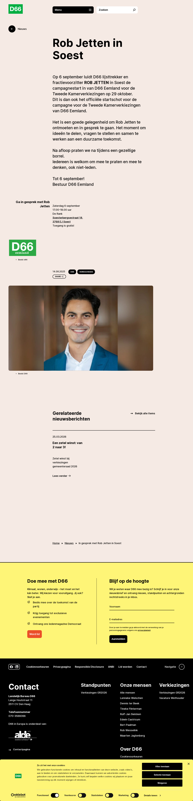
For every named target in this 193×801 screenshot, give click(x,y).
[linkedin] (16, 666)
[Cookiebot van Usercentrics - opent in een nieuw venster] (18, 795)
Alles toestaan (162, 766)
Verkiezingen (86, 272)
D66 (72, 272)
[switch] (82, 795)
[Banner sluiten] (189, 764)
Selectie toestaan (162, 775)
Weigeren (162, 783)
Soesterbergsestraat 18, (68, 217)
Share (58, 276)
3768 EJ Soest (62, 221)
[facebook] (11, 666)
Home (56, 543)
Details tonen (150, 795)
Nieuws (69, 543)
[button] (75, 9)
